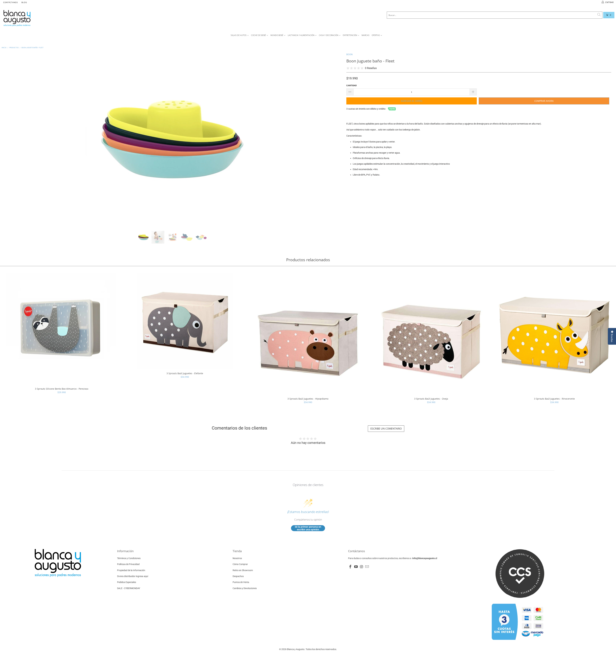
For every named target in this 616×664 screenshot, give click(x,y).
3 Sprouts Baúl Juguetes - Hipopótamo (308, 333)
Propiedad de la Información (131, 570)
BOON (349, 54)
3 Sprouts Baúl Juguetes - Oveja (431, 333)
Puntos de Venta (241, 582)
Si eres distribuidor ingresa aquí (132, 576)
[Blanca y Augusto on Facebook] (350, 567)
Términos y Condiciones (129, 558)
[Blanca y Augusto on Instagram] (361, 567)
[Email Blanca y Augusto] (367, 567)
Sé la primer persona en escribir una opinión (308, 528)
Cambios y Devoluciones (245, 588)
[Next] (335, 139)
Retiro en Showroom (243, 570)
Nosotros (237, 558)
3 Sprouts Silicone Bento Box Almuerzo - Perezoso (61, 328)
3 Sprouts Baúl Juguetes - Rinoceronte (554, 333)
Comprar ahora (544, 100)
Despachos (238, 576)
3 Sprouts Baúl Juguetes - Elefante (185, 321)
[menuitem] (239, 35)
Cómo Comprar (240, 564)
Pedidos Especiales (126, 582)
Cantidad (351, 85)
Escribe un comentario (386, 428)
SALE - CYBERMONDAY (128, 588)
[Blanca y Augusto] (115, 18)
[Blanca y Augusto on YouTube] (356, 567)
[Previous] (9, 139)
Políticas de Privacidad (128, 564)
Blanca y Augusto (295, 649)
